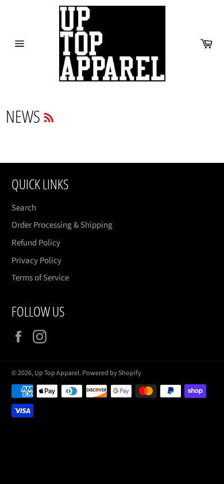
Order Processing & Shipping (62, 225)
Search (23, 208)
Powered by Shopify (111, 373)
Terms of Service (40, 278)
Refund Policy (35, 243)
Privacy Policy (36, 261)
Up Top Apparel (56, 373)
